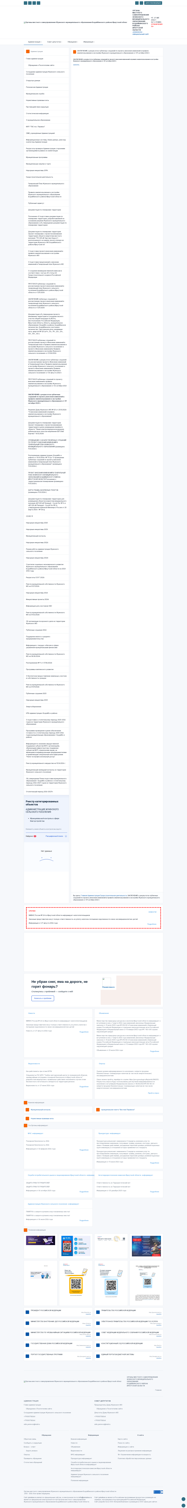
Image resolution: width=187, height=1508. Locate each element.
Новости (31, 1013)
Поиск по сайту (124, 1443)
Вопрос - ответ (29, 1447)
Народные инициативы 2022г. (37, 542)
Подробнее (151, 924)
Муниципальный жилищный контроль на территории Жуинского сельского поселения (46, 771)
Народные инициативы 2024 (37, 593)
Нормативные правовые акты (37, 100)
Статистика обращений (33, 1462)
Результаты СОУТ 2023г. (35, 577)
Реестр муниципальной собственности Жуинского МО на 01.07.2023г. (45, 585)
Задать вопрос (32, 1451)
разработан (103, 1502)
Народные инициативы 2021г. (37, 529)
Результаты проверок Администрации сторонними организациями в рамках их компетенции (45, 150)
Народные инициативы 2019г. (37, 170)
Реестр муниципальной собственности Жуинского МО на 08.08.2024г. (45, 655)
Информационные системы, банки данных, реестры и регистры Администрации (46, 141)
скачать (76, 65)
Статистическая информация (37, 113)
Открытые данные (33, 80)
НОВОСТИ (152, 912)
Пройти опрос (153, 1093)
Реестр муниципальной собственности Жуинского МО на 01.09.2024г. (45, 686)
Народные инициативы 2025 (37, 700)
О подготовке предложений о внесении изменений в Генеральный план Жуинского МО (46, 263)
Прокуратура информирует (109, 1133)
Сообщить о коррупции (33, 1443)
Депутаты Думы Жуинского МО (106, 1412)
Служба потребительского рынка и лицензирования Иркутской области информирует (63, 1175)
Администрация (37, 51)
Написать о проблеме (43, 998)
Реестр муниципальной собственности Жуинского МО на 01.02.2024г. (45, 614)
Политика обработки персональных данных (135, 1458)
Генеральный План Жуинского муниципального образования (46, 185)
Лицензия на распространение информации (135, 1451)
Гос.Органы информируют (38, 1125)
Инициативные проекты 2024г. (37, 599)
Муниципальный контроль (36, 536)
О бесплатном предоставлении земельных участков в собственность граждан (46, 677)
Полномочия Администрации (37, 87)
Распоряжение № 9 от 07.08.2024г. (39, 663)
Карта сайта (122, 1439)
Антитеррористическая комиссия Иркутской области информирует (125, 1175)
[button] (33, 42)
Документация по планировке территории (44, 210)
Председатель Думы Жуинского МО (108, 1405)
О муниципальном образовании (38, 120)
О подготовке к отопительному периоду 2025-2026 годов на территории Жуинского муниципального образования (46, 722)
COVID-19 (29, 516)
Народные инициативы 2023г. (37, 558)
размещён (134, 1502)
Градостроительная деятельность (39, 177)
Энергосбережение (33, 707)
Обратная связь (30, 1439)
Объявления (103, 1013)
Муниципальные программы (36, 157)
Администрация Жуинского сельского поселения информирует (53, 1204)
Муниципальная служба (35, 94)
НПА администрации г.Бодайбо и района (41, 713)
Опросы (101, 1063)
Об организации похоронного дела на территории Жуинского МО (45, 622)
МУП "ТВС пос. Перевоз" (35, 127)
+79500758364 (29, 1416)
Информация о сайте (126, 1447)
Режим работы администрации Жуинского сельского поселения (42, 550)
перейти (88, 1314)
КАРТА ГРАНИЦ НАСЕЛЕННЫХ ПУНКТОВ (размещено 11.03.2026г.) (43, 491)
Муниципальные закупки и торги (38, 164)
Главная (84, 895)
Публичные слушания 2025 (36, 693)
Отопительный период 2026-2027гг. (39, 792)
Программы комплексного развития (39, 669)
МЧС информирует (35, 1133)
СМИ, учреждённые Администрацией (40, 133)
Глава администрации (34, 59)
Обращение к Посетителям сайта (41, 65)
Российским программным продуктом (129, 1497)
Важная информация (36, 1102)
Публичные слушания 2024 (36, 630)
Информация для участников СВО (39, 606)
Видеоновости (34, 1063)
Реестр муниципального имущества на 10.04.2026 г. (45, 763)
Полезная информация (37, 1230)
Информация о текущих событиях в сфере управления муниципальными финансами (42, 646)
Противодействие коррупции (37, 107)
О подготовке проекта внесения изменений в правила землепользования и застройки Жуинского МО (45, 253)
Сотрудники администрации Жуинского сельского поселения (45, 73)
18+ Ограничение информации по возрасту (134, 1454)
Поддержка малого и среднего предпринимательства (38, 638)
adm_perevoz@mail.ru (32, 1424)
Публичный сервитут (36, 203)
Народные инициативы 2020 (37, 523)
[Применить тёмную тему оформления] (38, 3)
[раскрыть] (137, 3)
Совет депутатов (102, 1401)
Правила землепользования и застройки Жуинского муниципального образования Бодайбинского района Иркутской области (44, 194)
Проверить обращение (33, 1458)
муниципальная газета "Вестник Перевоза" (118, 1110)
